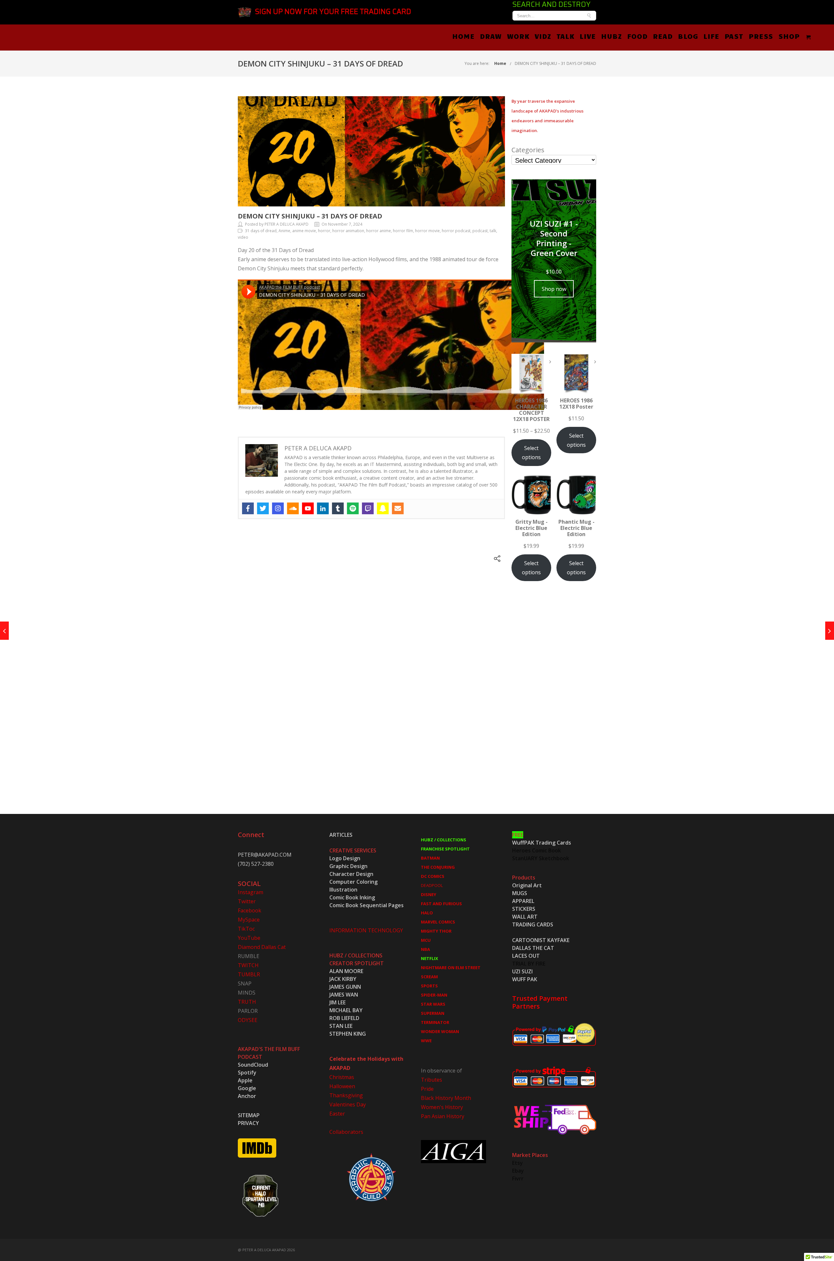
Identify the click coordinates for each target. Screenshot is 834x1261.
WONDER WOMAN (440, 1031)
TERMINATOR (435, 1022)
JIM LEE (337, 1002)
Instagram (250, 892)
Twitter (247, 901)
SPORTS (429, 986)
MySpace (249, 919)
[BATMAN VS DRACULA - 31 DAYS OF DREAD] (4, 631)
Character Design (351, 874)
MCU (426, 940)
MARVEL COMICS (438, 922)
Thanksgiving (346, 1095)
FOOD (637, 36)
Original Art (527, 885)
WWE (426, 1040)
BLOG (688, 36)
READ (663, 36)
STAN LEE (340, 1025)
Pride (427, 1088)
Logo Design (344, 858)
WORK (518, 36)
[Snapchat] (383, 508)
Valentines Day (347, 1104)
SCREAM (429, 977)
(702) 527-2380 (256, 863)
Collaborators (346, 1131)
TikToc (246, 928)
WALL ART (525, 916)
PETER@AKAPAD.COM (265, 854)
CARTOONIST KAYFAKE (540, 940)
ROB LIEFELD (344, 1018)
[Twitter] (263, 508)
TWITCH (248, 965)
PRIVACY (248, 1123)
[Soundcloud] (293, 508)
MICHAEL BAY (346, 1010)
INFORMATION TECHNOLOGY (366, 930)
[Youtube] (308, 508)
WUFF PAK (524, 979)
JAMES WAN (343, 994)
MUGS (519, 893)
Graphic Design (348, 866)
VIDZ (543, 36)
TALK (565, 36)
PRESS (761, 36)
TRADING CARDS (532, 924)
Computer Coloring (353, 881)
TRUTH (247, 1001)
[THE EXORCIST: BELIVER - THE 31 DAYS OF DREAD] (829, 631)
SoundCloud (253, 1064)
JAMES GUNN (345, 986)
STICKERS (523, 908)
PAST (734, 36)
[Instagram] (278, 508)
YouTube (249, 937)
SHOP (789, 36)
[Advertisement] (553, 705)
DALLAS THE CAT (533, 948)
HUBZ (611, 36)
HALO (427, 913)
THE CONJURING (438, 867)
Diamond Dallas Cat (262, 947)
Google (247, 1088)
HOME (463, 36)
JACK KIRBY (342, 979)
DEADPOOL (432, 885)
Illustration (343, 889)
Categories (527, 150)
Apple (245, 1080)
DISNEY (428, 894)
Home (500, 63)
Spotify (247, 1072)
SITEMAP (249, 1115)
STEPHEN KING (347, 1033)
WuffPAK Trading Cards (541, 842)
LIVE (588, 36)
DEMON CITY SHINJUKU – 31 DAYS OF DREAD (555, 63)
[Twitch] (368, 508)
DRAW (491, 36)
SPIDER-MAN (434, 995)
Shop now (554, 289)
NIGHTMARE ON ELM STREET (451, 967)
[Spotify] (353, 508)
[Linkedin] (323, 508)
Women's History (442, 1107)
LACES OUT (526, 955)
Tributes (431, 1079)
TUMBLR (249, 974)
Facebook (249, 910)
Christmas (341, 1077)
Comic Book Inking (352, 897)
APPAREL (523, 901)
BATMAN (430, 858)
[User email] (398, 508)
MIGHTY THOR (436, 931)
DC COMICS (432, 876)
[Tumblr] (338, 508)
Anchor (247, 1096)
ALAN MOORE (346, 971)
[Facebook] (248, 508)
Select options (531, 452)
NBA (425, 949)
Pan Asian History (442, 1116)
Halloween (342, 1086)
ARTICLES (340, 834)
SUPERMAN (432, 1013)
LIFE (711, 36)
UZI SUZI (522, 971)
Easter (337, 1113)
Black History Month (446, 1098)
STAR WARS (433, 1004)
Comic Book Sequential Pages (366, 905)
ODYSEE (247, 1020)
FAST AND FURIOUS (441, 904)
